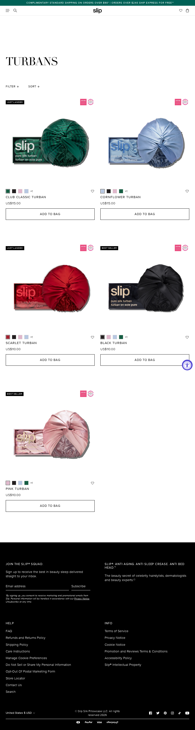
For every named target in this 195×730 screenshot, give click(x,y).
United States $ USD (19, 713)
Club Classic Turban (26, 197)
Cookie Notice (115, 645)
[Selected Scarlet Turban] (8, 337)
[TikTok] (179, 712)
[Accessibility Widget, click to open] (187, 365)
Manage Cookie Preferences (26, 658)
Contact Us (14, 685)
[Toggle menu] (7, 10)
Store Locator (15, 678)
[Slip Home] (97, 11)
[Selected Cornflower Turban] (102, 191)
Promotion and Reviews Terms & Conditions (136, 651)
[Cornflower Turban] (26, 191)
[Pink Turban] (20, 191)
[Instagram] (172, 712)
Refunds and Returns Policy (25, 638)
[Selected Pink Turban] (8, 483)
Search (11, 692)
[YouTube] (187, 712)
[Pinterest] (165, 712)
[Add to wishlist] (92, 191)
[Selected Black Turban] (102, 337)
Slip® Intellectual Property (123, 665)
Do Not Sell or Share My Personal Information (38, 665)
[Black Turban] (14, 191)
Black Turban (113, 343)
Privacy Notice (115, 638)
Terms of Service (116, 631)
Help (10, 623)
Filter (10, 86)
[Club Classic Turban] (121, 191)
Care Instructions (18, 651)
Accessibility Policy (118, 658)
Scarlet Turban (21, 343)
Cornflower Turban (120, 197)
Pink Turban (17, 489)
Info (108, 623)
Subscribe (78, 586)
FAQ (9, 631)
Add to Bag (50, 214)
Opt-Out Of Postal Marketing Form (30, 671)
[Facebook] (150, 712)
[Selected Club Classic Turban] (8, 191)
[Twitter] (158, 712)
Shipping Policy (17, 645)
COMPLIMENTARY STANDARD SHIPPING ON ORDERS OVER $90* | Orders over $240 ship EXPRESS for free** (97, 2)
